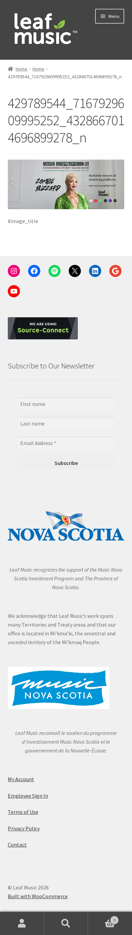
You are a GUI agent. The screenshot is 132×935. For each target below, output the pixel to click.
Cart (101, 918)
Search (66, 923)
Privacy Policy (24, 828)
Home (21, 69)
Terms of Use (23, 811)
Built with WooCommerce (38, 896)
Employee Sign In (28, 795)
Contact (17, 844)
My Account (21, 779)
